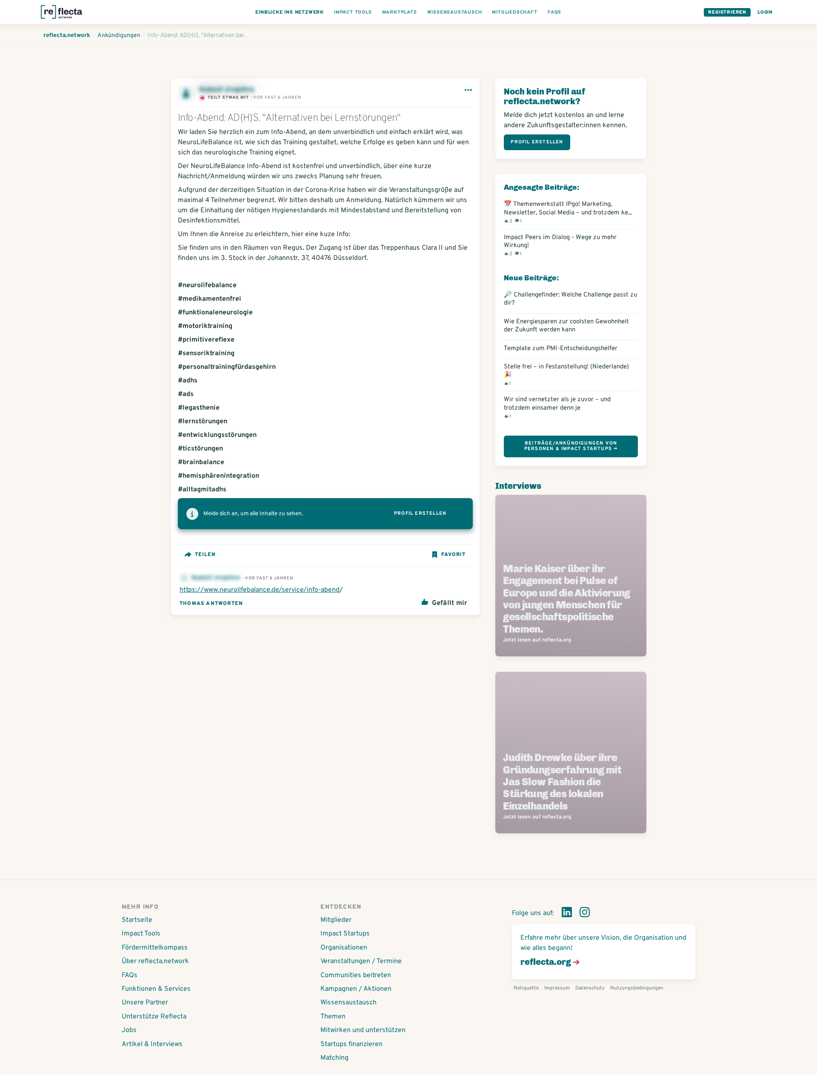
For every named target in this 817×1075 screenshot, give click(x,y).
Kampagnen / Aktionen (355, 989)
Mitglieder (335, 920)
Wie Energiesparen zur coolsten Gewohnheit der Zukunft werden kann (566, 326)
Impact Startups (345, 934)
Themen (333, 1016)
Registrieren (727, 12)
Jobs (129, 1030)
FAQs (129, 975)
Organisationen (343, 948)
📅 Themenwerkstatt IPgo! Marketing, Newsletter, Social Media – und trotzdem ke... (568, 212)
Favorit (453, 554)
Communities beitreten (355, 975)
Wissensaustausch (348, 1002)
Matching (334, 1058)
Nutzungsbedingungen (636, 988)
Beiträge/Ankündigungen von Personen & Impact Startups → (571, 446)
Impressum (557, 988)
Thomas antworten (211, 603)
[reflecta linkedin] (567, 914)
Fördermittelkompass (155, 948)
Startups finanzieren (351, 1044)
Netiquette (526, 988)
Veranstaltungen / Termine (361, 961)
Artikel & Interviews (152, 1044)
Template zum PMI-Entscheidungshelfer (560, 349)
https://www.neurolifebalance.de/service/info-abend (260, 590)
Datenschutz (590, 988)
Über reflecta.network (155, 961)
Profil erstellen (420, 513)
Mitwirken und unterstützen (363, 1030)
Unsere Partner (145, 1002)
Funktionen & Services (156, 989)
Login (765, 12)
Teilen (205, 554)
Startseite (137, 920)
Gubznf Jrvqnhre (216, 578)
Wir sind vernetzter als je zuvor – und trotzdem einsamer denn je (557, 407)
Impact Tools (141, 934)
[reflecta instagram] (585, 914)
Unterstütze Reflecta (154, 1016)
